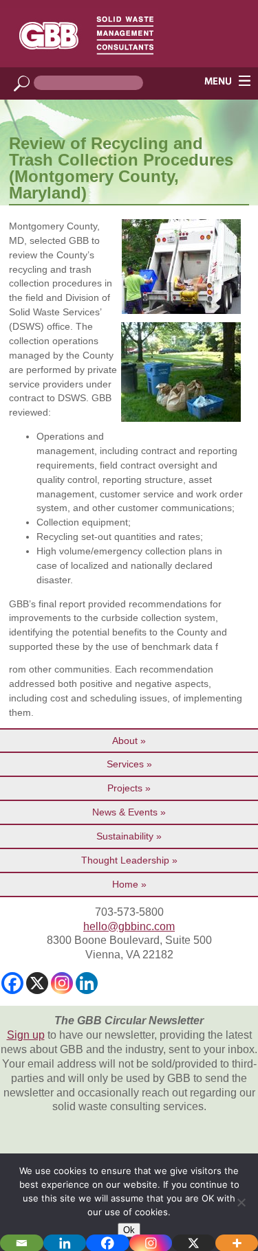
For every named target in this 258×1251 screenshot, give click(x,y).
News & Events (125, 812)
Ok (129, 1230)
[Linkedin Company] (87, 983)
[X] (37, 983)
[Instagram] (62, 983)
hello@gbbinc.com (129, 926)
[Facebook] (12, 983)
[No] (241, 1202)
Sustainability (124, 836)
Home (125, 884)
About (125, 740)
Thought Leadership (125, 860)
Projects (124, 787)
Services (125, 763)
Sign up (26, 1035)
